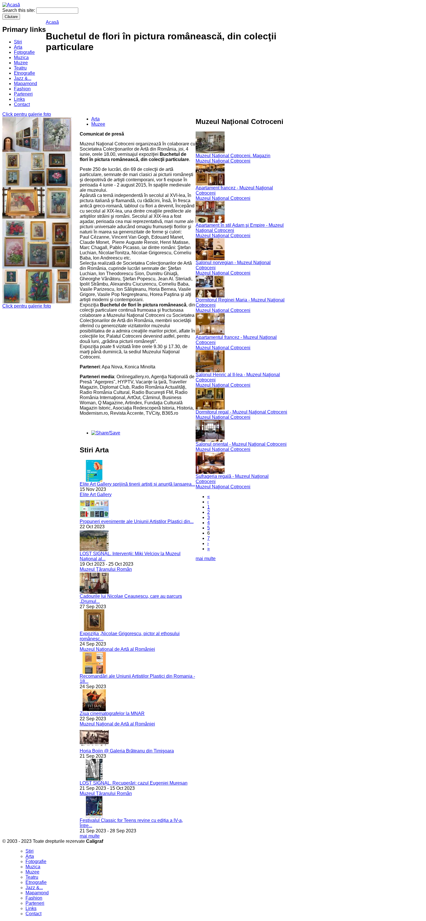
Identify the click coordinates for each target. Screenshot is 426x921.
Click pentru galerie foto (26, 114)
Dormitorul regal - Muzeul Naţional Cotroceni (241, 412)
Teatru (20, 67)
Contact (22, 104)
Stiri (18, 41)
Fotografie (24, 52)
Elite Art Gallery (96, 494)
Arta (18, 47)
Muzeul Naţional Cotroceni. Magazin (233, 155)
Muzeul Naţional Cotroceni (223, 160)
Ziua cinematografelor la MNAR (112, 713)
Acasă (52, 22)
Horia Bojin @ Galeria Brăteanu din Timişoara (127, 750)
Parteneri (23, 94)
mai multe (90, 836)
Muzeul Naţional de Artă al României (117, 649)
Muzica (21, 57)
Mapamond (25, 83)
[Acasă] (11, 4)
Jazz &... (22, 78)
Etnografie (24, 73)
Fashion (22, 88)
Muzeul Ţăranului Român (106, 569)
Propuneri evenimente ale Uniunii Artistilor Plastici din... (137, 521)
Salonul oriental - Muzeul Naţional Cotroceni (241, 444)
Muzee (21, 62)
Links (19, 99)
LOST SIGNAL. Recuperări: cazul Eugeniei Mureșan (133, 783)
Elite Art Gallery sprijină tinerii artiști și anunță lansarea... (137, 484)
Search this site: (19, 10)
